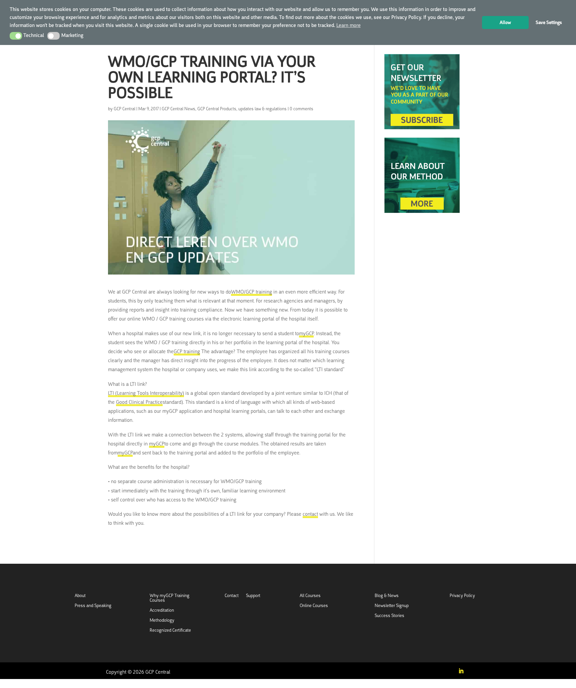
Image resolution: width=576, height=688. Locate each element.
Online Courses (314, 605)
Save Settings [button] (549, 22)
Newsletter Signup (392, 605)
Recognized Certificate (170, 630)
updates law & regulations (262, 109)
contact (310, 514)
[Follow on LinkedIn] (461, 671)
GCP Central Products (216, 109)
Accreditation (162, 610)
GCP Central (124, 109)
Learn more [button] (348, 25)
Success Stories (389, 615)
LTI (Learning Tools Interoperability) (146, 393)
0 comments (301, 109)
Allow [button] (505, 22)
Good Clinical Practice (139, 402)
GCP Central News (178, 109)
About (80, 595)
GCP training (187, 351)
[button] (16, 35)
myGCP (306, 333)
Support (253, 595)
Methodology (162, 620)
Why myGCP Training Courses (169, 598)
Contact (232, 595)
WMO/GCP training (251, 292)
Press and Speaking (93, 605)
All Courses (310, 595)
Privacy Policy (462, 595)
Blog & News (387, 595)
